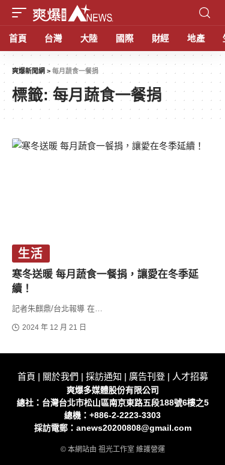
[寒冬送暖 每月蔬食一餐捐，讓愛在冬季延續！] (112, 198)
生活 (31, 253)
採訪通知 (104, 376)
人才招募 (190, 376)
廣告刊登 (147, 376)
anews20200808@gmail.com (133, 428)
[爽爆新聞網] (72, 12)
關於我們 (61, 376)
